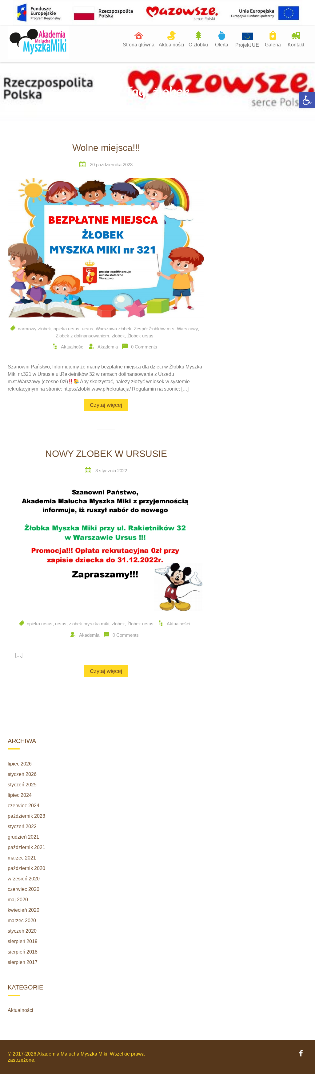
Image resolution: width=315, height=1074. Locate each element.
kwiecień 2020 (23, 910)
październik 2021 (26, 847)
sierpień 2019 (23, 941)
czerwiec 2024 (23, 805)
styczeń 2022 (22, 826)
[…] (185, 388)
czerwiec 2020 (23, 889)
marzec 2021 (22, 857)
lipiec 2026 (20, 763)
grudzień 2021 (23, 837)
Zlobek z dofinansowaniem (82, 335)
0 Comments (144, 346)
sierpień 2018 (23, 951)
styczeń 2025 (22, 784)
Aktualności (171, 44)
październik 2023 (26, 816)
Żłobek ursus (140, 335)
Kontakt (296, 44)
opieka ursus (66, 328)
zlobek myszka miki (89, 623)
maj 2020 (18, 899)
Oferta (221, 44)
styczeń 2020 (22, 931)
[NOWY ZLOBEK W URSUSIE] (106, 548)
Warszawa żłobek (113, 328)
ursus (87, 328)
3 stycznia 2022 (111, 470)
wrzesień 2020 (24, 878)
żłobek (118, 335)
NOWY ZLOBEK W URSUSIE (106, 454)
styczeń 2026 (22, 774)
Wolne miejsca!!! (106, 148)
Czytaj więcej (106, 405)
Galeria (273, 44)
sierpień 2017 (23, 962)
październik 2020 (26, 868)
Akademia (108, 346)
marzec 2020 (22, 920)
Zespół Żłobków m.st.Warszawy (166, 328)
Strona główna (138, 44)
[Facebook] (300, 1054)
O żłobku (198, 44)
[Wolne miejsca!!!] (106, 247)
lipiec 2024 (20, 795)
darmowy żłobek (34, 328)
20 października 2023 (111, 164)
